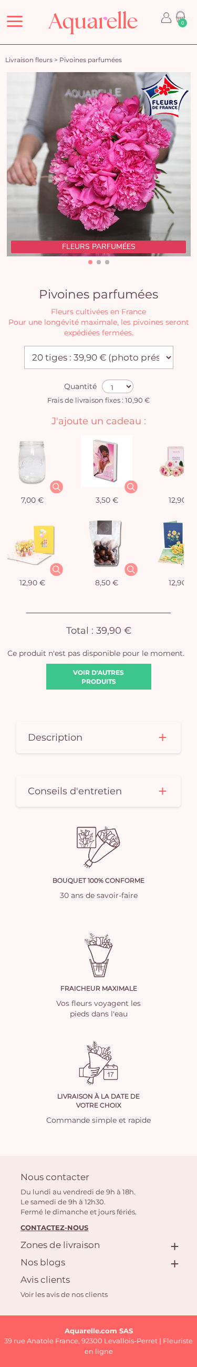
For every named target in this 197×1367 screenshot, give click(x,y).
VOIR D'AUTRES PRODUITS (98, 676)
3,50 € (107, 500)
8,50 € (106, 582)
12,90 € (32, 582)
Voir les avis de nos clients (64, 1294)
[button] (90, 262)
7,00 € (32, 500)
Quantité (80, 386)
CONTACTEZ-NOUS (54, 1227)
